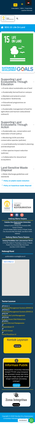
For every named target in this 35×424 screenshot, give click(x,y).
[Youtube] (12, 215)
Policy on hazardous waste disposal (17, 186)
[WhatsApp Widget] (31, 420)
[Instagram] (22, 215)
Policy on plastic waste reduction (16, 181)
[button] (22, 3)
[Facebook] (17, 215)
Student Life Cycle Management (13, 315)
